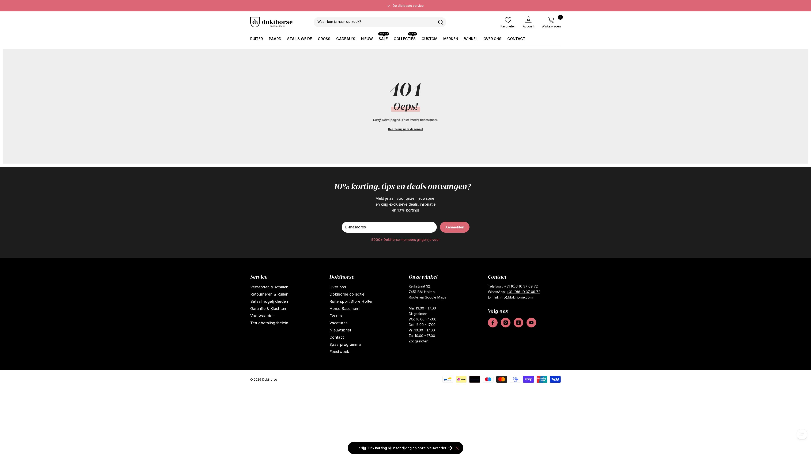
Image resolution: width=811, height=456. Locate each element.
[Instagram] (505, 322)
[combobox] (374, 22)
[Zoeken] (380, 22)
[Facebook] (493, 322)
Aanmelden (454, 227)
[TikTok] (518, 322)
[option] (405, 5)
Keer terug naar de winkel (405, 129)
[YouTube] (531, 322)
